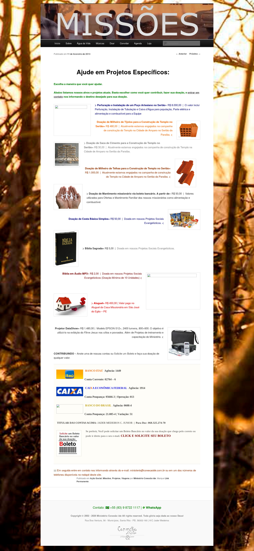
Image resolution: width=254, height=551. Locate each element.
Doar (112, 43)
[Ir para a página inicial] (127, 23)
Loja (149, 43)
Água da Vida (83, 43)
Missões (107, 478)
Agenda (138, 43)
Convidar (124, 43)
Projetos (116, 478)
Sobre (69, 43)
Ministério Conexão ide (145, 478)
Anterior (181, 53)
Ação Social (96, 478)
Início (57, 43)
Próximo (194, 53)
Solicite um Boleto (124, 353)
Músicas (100, 43)
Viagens (125, 478)
